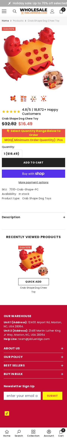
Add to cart (33, 162)
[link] (18, 433)
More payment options (33, 182)
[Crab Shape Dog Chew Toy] (33, 261)
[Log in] (52, 11)
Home (5, 20)
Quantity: (8, 147)
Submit (52, 396)
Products (18, 20)
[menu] (4, 11)
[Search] (14, 11)
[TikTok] (7, 413)
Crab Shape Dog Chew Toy (33, 289)
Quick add (33, 282)
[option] (33, 271)
